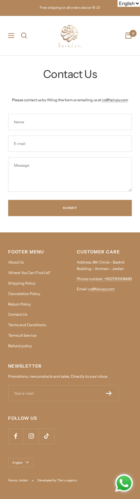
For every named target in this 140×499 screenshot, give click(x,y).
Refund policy (20, 346)
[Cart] (128, 36)
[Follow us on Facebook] (15, 436)
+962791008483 (118, 278)
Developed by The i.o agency (57, 480)
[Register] (109, 393)
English (17, 462)
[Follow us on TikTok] (46, 436)
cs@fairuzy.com (115, 100)
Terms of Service (22, 335)
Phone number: (90, 278)
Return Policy (19, 304)
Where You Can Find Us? (29, 272)
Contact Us (17, 314)
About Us (16, 262)
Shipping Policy (22, 283)
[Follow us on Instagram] (31, 436)
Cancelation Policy (24, 293)
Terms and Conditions (27, 325)
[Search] (24, 36)
